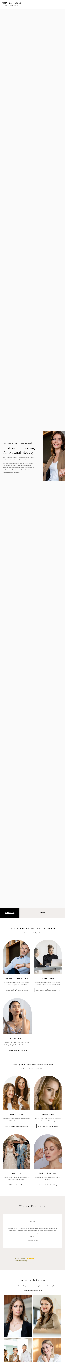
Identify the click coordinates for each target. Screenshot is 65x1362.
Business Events (47, 978)
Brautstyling (16, 1173)
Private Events (48, 1114)
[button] (59, 3)
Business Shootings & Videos (16, 978)
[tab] (11, 1285)
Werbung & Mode (17, 1038)
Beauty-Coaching (16, 1114)
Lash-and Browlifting (47, 1173)
